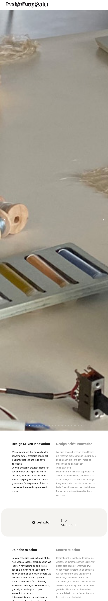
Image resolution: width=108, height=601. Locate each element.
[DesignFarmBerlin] (27, 5)
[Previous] (5, 220)
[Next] (103, 220)
